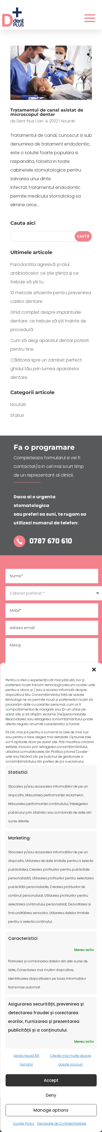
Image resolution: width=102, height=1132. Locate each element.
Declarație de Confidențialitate (61, 1123)
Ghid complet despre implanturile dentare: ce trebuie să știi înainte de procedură (48, 321)
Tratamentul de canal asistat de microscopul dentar (46, 112)
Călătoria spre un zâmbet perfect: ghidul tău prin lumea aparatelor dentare (46, 368)
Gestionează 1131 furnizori (26, 1060)
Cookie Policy (24, 1123)
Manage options (51, 1110)
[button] (94, 669)
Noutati (68, 121)
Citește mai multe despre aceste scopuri (70, 1060)
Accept (51, 1080)
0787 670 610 (50, 541)
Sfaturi (17, 415)
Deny (51, 1095)
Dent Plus (25, 121)
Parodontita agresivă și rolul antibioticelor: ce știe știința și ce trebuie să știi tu (44, 273)
